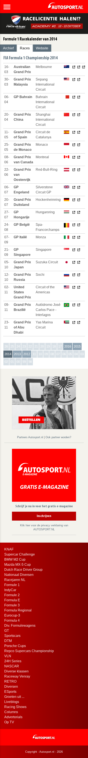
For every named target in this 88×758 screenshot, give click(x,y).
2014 (7, 354)
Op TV (9, 722)
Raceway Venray (17, 676)
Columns (11, 712)
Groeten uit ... (14, 696)
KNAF (9, 549)
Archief (8, 48)
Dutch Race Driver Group (23, 569)
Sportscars (12, 635)
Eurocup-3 (12, 615)
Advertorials (13, 717)
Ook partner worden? (58, 437)
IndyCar (10, 590)
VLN (7, 656)
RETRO (10, 681)
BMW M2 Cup (14, 559)
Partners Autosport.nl (30, 437)
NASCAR (11, 666)
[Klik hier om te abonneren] (44, 476)
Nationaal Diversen (19, 574)
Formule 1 (12, 585)
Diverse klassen (16, 671)
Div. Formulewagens (19, 625)
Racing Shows (15, 707)
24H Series (12, 661)
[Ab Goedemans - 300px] (44, 402)
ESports (10, 691)
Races (25, 48)
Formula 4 (12, 620)
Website (42, 48)
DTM (8, 641)
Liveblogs (11, 702)
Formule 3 (12, 605)
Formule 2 (12, 595)
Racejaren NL (14, 580)
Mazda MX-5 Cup (17, 564)
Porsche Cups (15, 646)
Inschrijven (44, 516)
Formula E (12, 600)
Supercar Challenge (19, 554)
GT (6, 630)
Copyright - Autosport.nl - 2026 (44, 751)
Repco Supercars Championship (29, 651)
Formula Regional (18, 610)
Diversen (11, 686)
